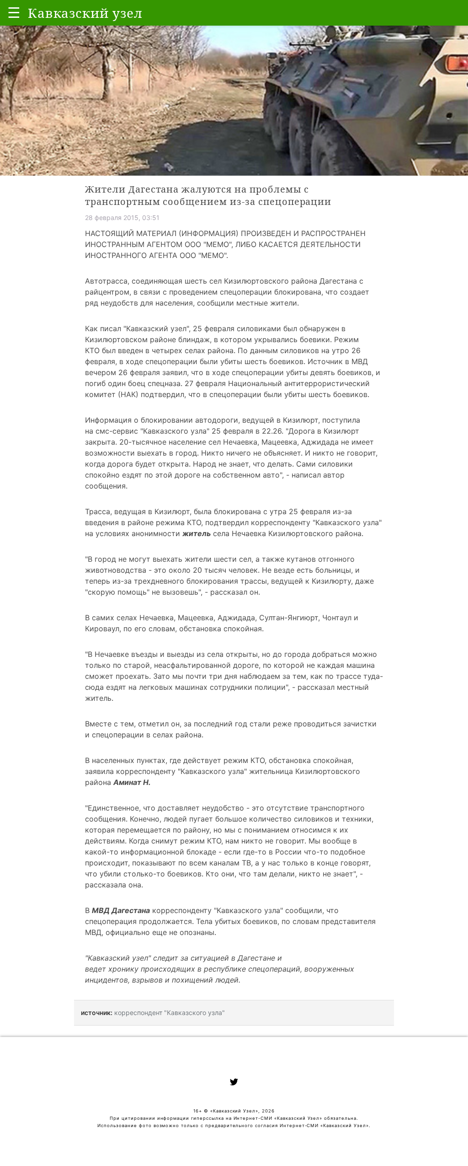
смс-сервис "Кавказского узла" (152, 430)
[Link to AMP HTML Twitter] (234, 1083)
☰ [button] (14, 12)
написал (306, 474)
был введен (122, 350)
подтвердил (162, 394)
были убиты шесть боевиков (251, 361)
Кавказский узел (156, 328)
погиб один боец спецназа (133, 383)
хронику (123, 968)
